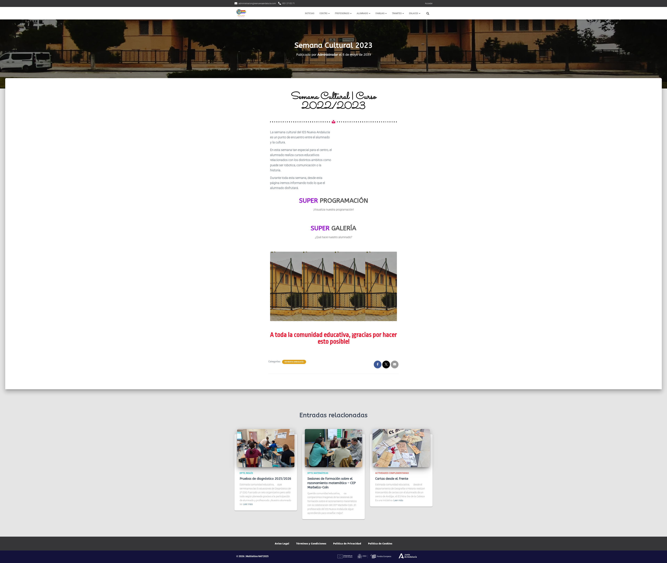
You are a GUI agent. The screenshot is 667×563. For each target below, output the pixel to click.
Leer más (248, 504)
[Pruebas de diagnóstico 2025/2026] (265, 447)
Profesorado (342, 13)
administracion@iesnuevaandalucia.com (257, 3)
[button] (329, 13)
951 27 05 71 (288, 3)
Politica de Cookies (380, 543)
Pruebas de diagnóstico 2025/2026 (265, 479)
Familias (380, 13)
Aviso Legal (282, 543)
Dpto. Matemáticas (317, 473)
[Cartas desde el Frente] (401, 447)
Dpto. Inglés (246, 473)
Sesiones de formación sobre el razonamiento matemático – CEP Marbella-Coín (331, 483)
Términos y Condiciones (311, 543)
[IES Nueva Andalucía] (241, 13)
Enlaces (414, 13)
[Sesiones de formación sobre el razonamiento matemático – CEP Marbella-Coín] (333, 447)
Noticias (309, 13)
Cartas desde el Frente (391, 479)
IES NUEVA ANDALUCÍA (294, 362)
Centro (323, 13)
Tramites (397, 13)
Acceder (429, 3)
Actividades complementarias (392, 473)
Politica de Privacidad (347, 543)
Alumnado (363, 13)
